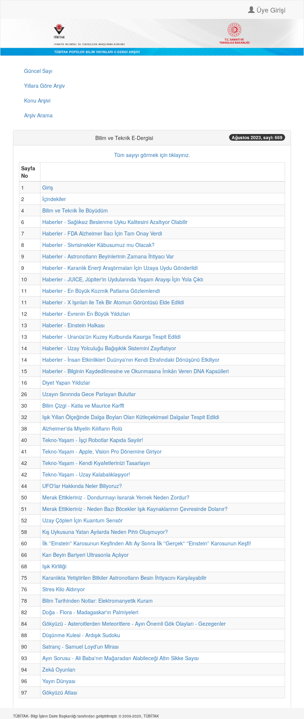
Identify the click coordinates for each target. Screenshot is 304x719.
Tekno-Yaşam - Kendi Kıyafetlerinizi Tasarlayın (96, 462)
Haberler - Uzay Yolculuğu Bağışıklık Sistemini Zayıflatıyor (109, 348)
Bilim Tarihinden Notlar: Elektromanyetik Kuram (97, 600)
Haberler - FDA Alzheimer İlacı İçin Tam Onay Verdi (102, 233)
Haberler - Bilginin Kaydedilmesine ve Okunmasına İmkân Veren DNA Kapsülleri (135, 371)
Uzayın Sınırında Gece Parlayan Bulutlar (89, 394)
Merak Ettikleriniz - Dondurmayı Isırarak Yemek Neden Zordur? (115, 497)
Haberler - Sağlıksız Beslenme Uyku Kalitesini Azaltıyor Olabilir (115, 221)
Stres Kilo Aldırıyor (63, 589)
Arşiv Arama (38, 115)
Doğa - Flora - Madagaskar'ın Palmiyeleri (90, 612)
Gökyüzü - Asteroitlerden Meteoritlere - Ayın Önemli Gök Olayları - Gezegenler (134, 623)
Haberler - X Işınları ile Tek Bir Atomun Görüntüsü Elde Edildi (113, 302)
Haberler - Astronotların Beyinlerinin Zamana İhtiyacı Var (108, 256)
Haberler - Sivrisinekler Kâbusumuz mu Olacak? (98, 244)
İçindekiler (54, 199)
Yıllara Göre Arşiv (44, 85)
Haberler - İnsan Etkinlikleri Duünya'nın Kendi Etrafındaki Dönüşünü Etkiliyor (130, 359)
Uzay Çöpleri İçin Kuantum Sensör (82, 520)
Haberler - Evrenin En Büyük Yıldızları (86, 313)
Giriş (47, 187)
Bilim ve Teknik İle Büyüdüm (75, 210)
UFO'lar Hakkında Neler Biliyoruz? (82, 485)
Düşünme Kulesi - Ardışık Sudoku (81, 635)
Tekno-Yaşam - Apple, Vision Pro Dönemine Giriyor (102, 451)
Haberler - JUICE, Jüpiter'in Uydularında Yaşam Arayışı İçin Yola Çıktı (122, 279)
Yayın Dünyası (58, 681)
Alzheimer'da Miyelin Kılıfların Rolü (82, 428)
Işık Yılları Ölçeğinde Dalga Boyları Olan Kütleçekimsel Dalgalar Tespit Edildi (130, 417)
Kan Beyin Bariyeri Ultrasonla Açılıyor (85, 554)
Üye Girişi (270, 9)
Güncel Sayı (38, 70)
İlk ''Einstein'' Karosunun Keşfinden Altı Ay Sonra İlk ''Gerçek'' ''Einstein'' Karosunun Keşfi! (146, 543)
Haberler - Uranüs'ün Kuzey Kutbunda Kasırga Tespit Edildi (111, 336)
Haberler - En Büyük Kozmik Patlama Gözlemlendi (101, 290)
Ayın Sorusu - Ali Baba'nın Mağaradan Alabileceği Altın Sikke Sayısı (120, 658)
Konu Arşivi (37, 100)
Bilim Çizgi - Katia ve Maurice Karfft (83, 405)
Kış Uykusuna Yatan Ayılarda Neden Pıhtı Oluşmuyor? (105, 531)
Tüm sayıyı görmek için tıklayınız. (152, 154)
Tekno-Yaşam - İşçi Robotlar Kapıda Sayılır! (92, 440)
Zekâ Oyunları (58, 669)
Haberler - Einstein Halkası (73, 325)
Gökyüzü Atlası (59, 692)
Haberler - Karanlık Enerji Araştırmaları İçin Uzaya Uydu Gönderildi (120, 267)
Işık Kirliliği (54, 566)
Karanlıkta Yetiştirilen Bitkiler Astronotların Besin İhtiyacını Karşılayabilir (124, 577)
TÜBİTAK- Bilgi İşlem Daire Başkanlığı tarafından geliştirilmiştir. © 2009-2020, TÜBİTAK (86, 716)
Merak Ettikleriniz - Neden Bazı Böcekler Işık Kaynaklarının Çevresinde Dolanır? (135, 508)
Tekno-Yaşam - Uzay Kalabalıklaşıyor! (86, 474)
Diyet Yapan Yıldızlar (66, 382)
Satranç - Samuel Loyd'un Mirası (80, 646)
